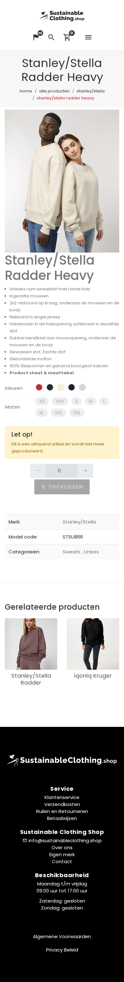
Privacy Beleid (62, 949)
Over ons (62, 847)
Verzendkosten (62, 804)
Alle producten (54, 91)
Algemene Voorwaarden (62, 936)
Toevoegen (64, 487)
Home (26, 91)
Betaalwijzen (62, 818)
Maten (12, 406)
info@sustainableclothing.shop (65, 840)
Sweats (72, 551)
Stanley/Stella (91, 91)
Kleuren (14, 388)
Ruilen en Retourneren (62, 811)
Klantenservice (62, 797)
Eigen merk (62, 854)
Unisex (90, 551)
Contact (62, 861)
